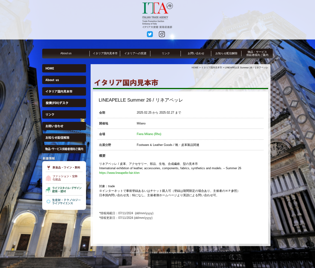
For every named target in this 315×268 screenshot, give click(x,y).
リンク (166, 53)
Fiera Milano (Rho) (149, 134)
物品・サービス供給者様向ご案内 (257, 53)
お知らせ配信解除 (226, 53)
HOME (195, 67)
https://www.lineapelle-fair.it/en (119, 173)
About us (65, 53)
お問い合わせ (196, 53)
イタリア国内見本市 (105, 53)
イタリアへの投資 (135, 53)
